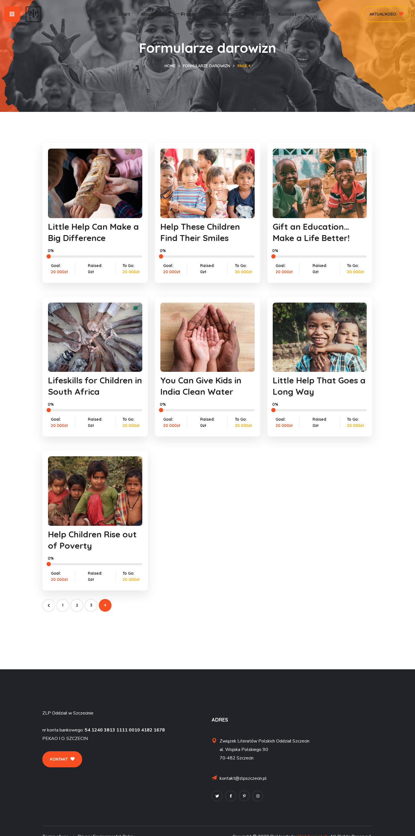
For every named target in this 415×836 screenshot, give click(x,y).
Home (170, 65)
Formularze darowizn (206, 65)
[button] (386, 14)
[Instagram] (257, 796)
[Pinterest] (244, 796)
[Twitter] (217, 796)
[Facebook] (230, 796)
